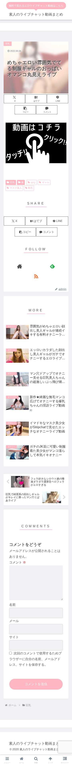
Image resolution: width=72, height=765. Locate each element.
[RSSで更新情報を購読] (36, 276)
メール (14, 621)
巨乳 (12, 182)
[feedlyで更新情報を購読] (52, 266)
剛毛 (30, 188)
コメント (17, 562)
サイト (14, 637)
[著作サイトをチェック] (20, 266)
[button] (25, 109)
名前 (12, 604)
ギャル (45, 182)
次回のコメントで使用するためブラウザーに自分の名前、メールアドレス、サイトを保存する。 (35, 659)
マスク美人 (16, 188)
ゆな (33, 182)
